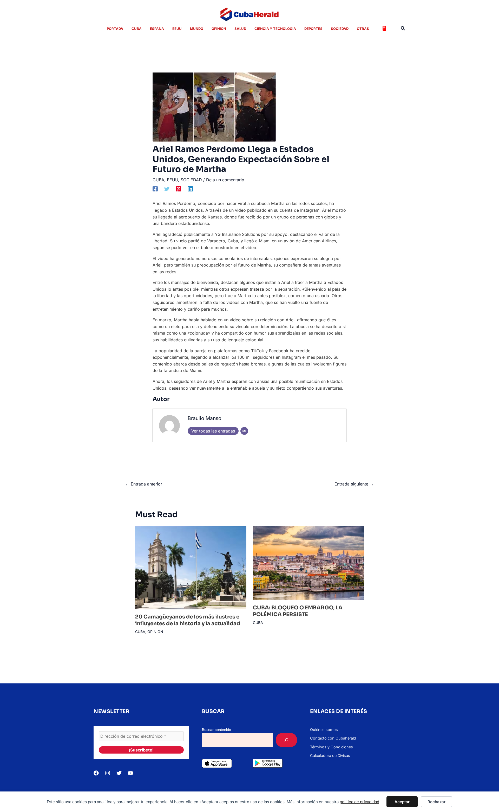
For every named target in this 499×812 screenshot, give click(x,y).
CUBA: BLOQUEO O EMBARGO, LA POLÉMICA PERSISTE (298, 611)
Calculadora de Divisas (330, 755)
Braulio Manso (204, 418)
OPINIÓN (155, 631)
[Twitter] (166, 189)
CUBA (158, 179)
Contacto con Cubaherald (333, 738)
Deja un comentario (225, 179)
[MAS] (286, 740)
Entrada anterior (143, 484)
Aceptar (402, 801)
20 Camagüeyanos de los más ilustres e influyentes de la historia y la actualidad (187, 620)
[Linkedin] (190, 189)
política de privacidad (359, 801)
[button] (403, 28)
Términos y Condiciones (331, 747)
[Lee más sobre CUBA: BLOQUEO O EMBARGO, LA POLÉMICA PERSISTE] (308, 562)
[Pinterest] (178, 189)
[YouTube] (130, 773)
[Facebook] (155, 189)
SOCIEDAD (191, 179)
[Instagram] (107, 773)
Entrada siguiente (354, 484)
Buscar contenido (216, 730)
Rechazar (436, 801)
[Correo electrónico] (244, 431)
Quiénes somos (324, 729)
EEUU (172, 179)
